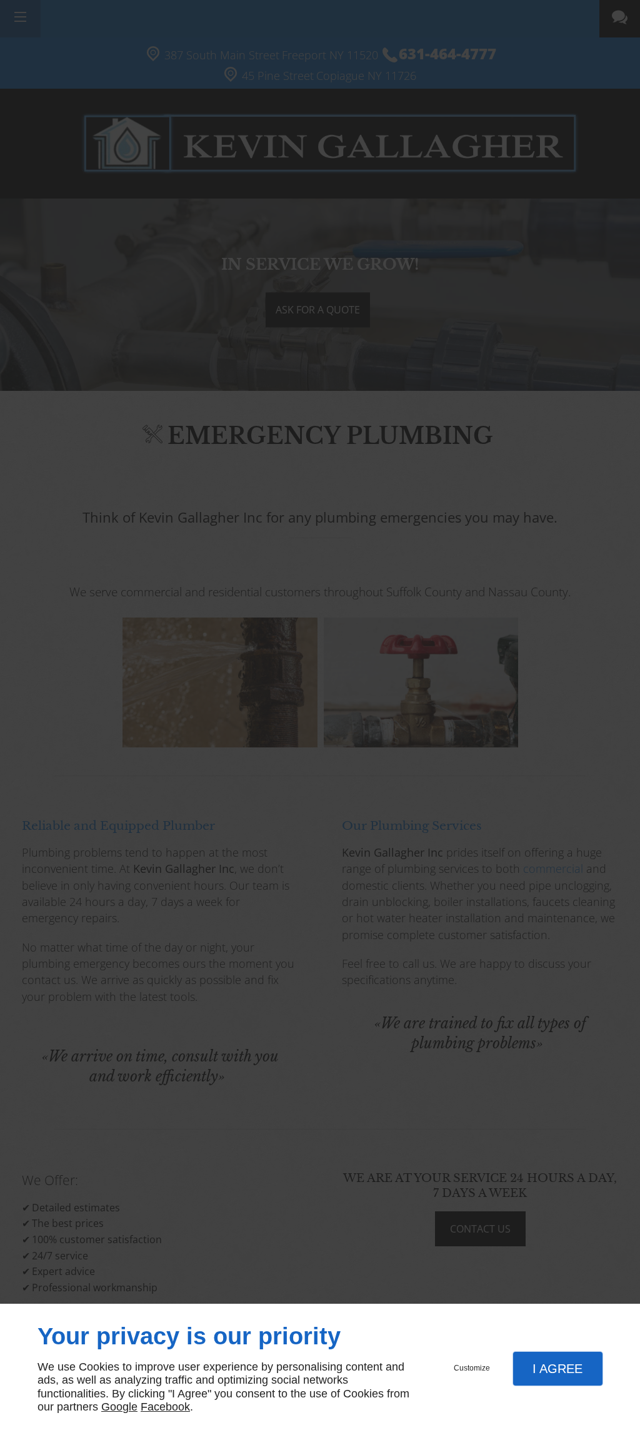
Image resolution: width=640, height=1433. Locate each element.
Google (119, 1407)
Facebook (165, 1407)
